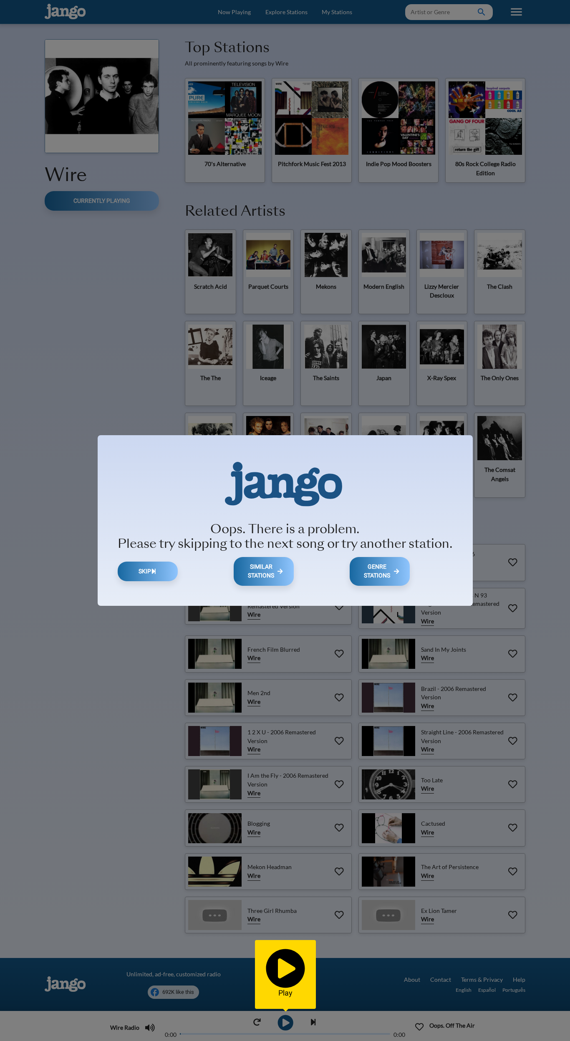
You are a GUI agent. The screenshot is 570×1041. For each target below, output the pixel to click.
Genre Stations (377, 571)
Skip (145, 571)
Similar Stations (261, 571)
